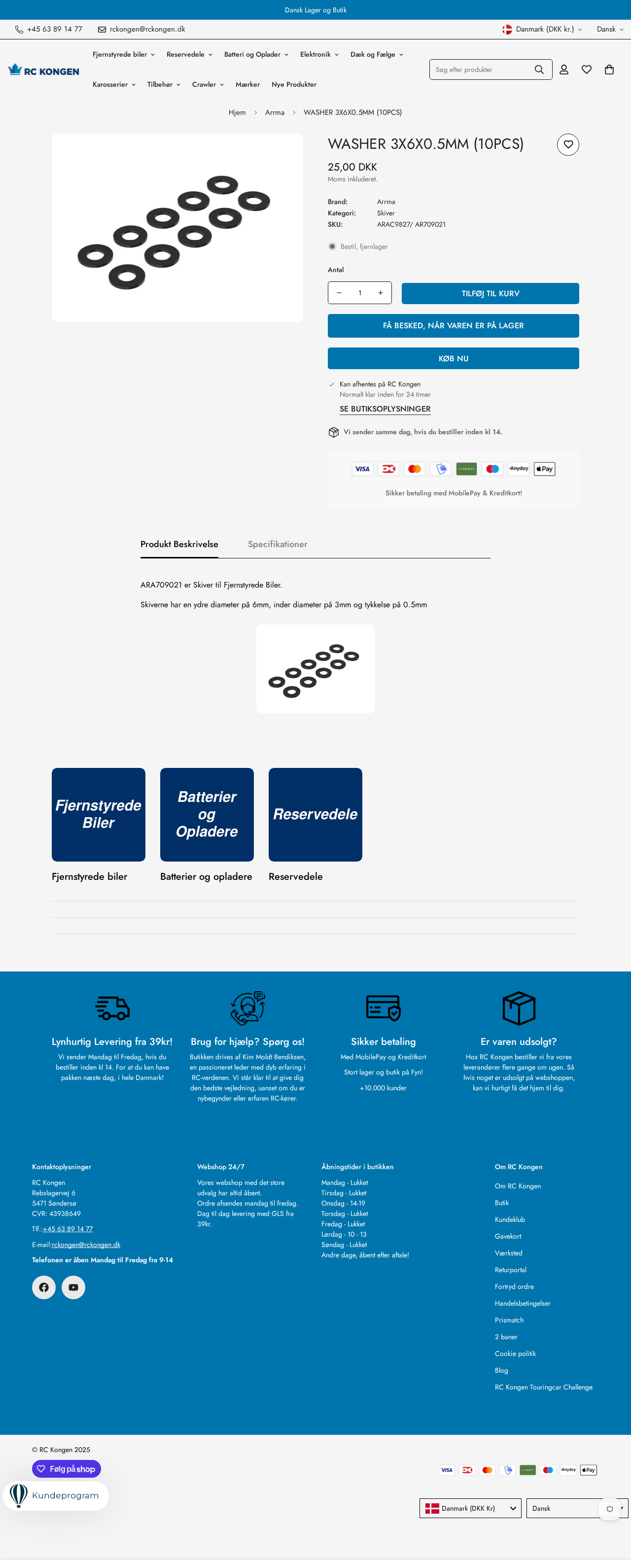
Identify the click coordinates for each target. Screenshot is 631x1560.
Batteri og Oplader (252, 54)
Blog (501, 1370)
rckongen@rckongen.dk (86, 1244)
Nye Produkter (294, 84)
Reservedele (186, 54)
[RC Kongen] (43, 69)
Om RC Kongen (518, 1186)
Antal (336, 270)
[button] (609, 69)
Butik (502, 1203)
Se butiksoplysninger (385, 409)
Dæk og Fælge (373, 54)
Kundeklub (510, 1219)
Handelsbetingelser (523, 1303)
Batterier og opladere (206, 876)
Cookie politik (515, 1353)
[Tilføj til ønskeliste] (568, 145)
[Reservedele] (315, 815)
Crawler (204, 84)
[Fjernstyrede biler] (98, 815)
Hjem (237, 112)
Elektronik (315, 54)
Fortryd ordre (514, 1286)
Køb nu (454, 358)
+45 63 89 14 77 (68, 1229)
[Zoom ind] (282, 154)
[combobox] (471, 1508)
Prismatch (509, 1320)
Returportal (510, 1270)
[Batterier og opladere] (207, 815)
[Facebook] (44, 1287)
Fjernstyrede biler (120, 54)
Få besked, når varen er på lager (453, 325)
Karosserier (110, 84)
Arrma (274, 112)
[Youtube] (73, 1287)
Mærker (248, 84)
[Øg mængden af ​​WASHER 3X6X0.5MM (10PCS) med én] (380, 293)
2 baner (506, 1337)
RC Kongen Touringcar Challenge (544, 1387)
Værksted (509, 1253)
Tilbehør (160, 84)
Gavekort (508, 1236)
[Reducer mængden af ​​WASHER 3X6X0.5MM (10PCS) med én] (339, 293)
